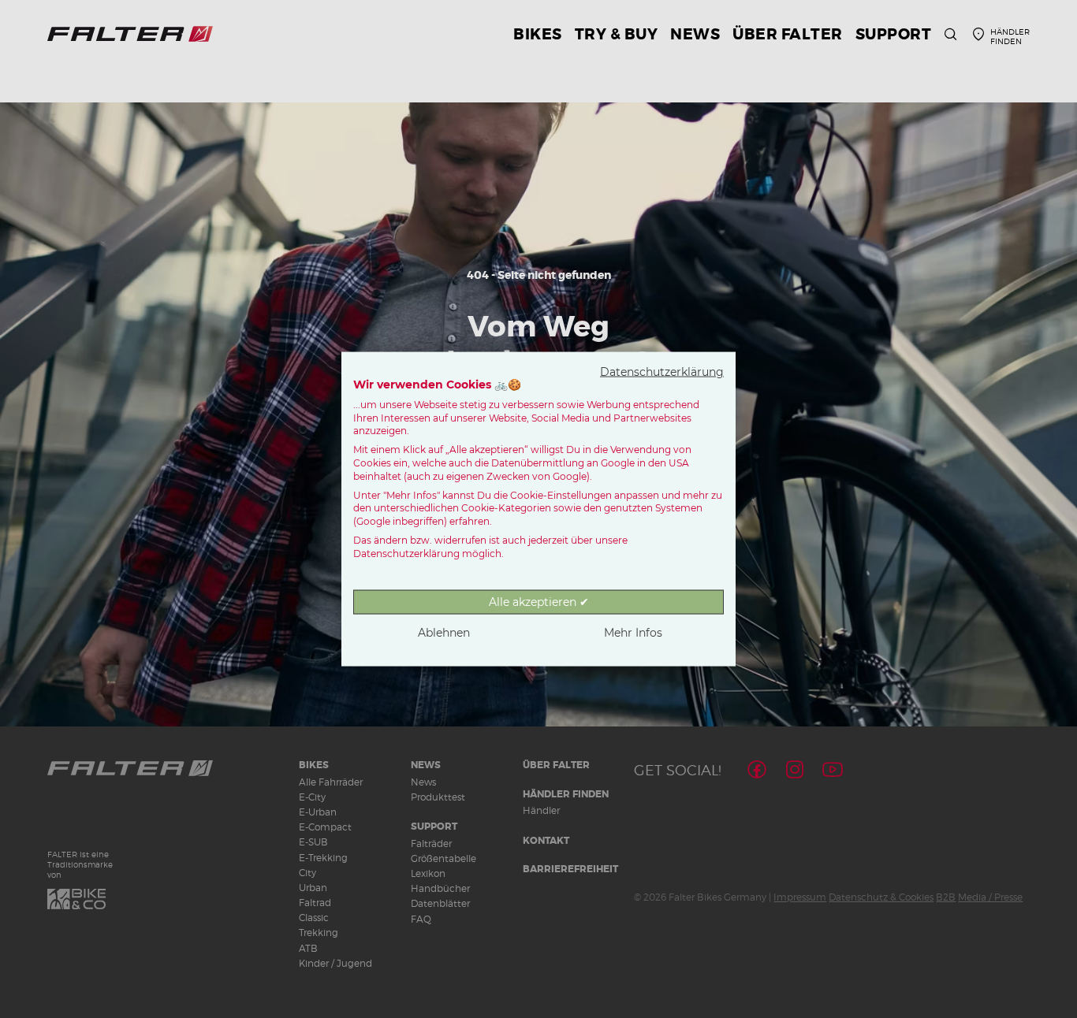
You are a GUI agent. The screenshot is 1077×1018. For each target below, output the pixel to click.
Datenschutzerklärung (662, 372)
